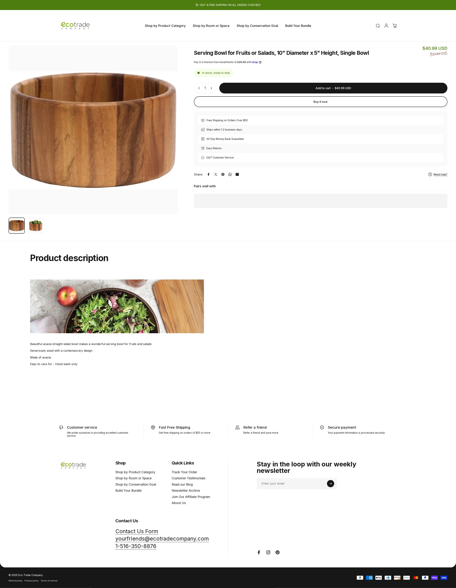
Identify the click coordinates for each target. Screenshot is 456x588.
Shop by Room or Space (133, 478)
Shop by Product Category (135, 472)
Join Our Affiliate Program (191, 497)
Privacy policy (32, 580)
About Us (179, 503)
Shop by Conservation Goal (135, 484)
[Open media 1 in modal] (93, 130)
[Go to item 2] (36, 226)
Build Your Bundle (128, 490)
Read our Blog (182, 484)
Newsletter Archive (186, 490)
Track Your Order (184, 472)
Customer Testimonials (188, 478)
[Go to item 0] (17, 226)
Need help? (440, 174)
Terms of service (49, 580)
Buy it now (321, 101)
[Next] (168, 139)
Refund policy (15, 580)
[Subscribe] (330, 483)
